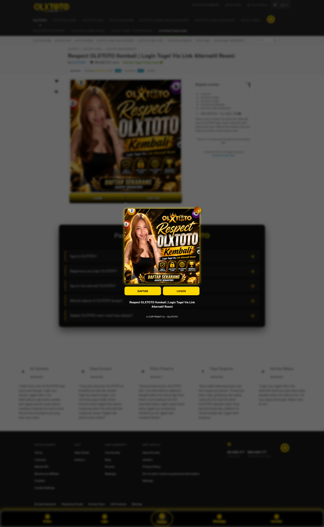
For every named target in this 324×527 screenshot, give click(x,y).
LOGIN (181, 291)
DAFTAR (142, 291)
